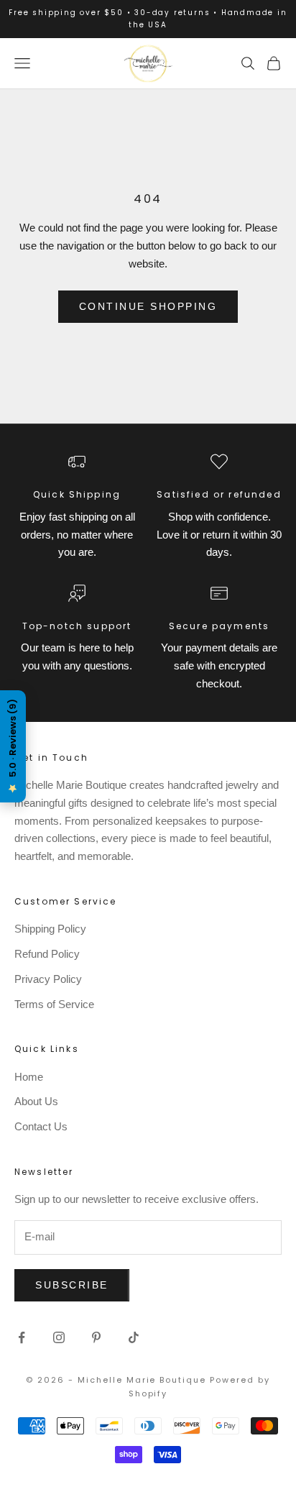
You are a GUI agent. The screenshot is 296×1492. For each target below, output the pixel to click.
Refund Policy (47, 954)
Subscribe (71, 1285)
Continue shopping (148, 306)
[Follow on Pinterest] (96, 1337)
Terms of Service (54, 1004)
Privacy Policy (48, 979)
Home (28, 1077)
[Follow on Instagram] (59, 1337)
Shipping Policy (50, 929)
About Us (36, 1101)
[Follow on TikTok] (133, 1337)
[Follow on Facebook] (21, 1337)
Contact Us (41, 1126)
